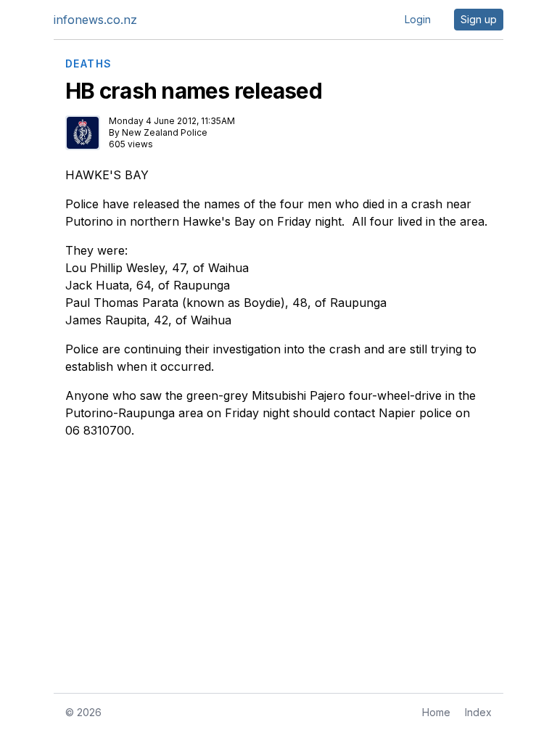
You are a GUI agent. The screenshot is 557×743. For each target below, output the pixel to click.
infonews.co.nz (95, 19)
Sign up (479, 19)
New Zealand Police (164, 132)
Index (478, 712)
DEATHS (88, 64)
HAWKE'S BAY (107, 175)
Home (436, 712)
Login (418, 19)
